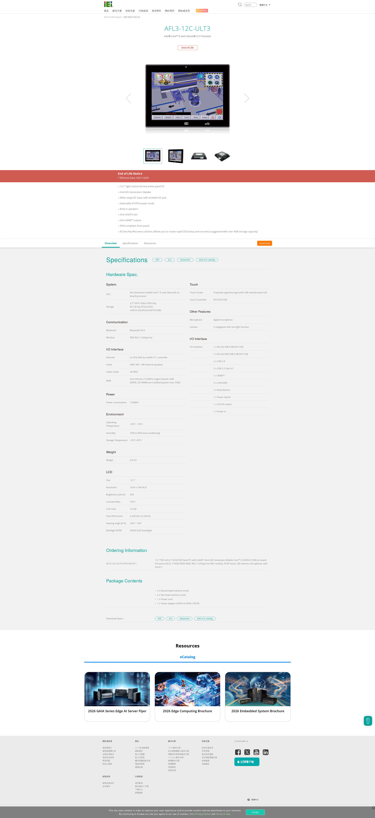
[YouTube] (256, 750)
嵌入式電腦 (140, 754)
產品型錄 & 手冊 (142, 786)
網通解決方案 (174, 760)
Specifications (130, 243)
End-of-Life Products (113, 17)
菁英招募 (106, 760)
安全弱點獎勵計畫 (209, 757)
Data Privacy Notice (200, 813)
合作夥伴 (106, 786)
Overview (111, 243)
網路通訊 (139, 751)
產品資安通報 (207, 754)
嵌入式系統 (140, 757)
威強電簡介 (107, 747)
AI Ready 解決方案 (176, 757)
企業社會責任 (108, 754)
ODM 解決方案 (174, 747)
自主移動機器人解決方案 (178, 751)
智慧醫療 (172, 763)
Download (264, 243)
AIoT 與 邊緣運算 (142, 747)
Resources (150, 243)
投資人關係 (107, 763)
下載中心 (139, 789)
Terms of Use (223, 813)
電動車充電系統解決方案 (178, 754)
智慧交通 (172, 770)
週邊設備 (139, 767)
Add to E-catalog (207, 259)
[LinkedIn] (265, 750)
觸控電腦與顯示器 (142, 760)
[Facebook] (237, 750)
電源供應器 (140, 763)
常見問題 (205, 751)
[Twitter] (247, 750)
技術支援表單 (207, 747)
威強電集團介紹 (109, 751)
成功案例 (139, 783)
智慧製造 (172, 767)
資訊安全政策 (108, 757)
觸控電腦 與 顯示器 (132, 17)
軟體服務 (205, 760)
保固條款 (205, 763)
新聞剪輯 (139, 792)
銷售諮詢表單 (108, 783)
